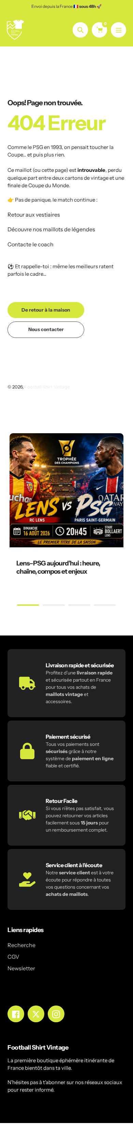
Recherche (21, 945)
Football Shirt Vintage (47, 386)
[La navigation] (118, 30)
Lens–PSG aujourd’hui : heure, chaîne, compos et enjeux (58, 567)
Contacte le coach (31, 244)
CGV (13, 956)
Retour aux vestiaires (34, 214)
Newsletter (21, 968)
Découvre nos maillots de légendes (51, 229)
